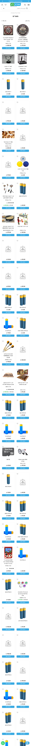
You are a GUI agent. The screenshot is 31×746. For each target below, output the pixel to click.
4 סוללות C (8, 537)
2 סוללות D (8, 330)
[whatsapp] (3, 743)
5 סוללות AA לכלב (22, 620)
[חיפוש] (4, 8)
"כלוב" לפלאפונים (23, 66)
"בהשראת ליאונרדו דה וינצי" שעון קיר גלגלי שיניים (8, 39)
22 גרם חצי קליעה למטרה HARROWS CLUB (8, 355)
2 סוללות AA (23, 307)
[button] (5, 4)
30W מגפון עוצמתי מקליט (22, 460)
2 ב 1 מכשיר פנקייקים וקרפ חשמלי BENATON (8, 227)
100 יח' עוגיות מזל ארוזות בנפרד (8, 142)
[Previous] (28, 1)
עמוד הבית (17, 13)
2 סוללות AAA (8, 307)
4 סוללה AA (8, 486)
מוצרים (12, 13)
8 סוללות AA (8, 725)
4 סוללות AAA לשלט (23, 537)
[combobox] (15, 8)
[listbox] (8, 21)
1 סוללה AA (23, 91)
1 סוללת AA (8, 91)
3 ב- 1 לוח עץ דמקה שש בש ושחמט (23, 383)
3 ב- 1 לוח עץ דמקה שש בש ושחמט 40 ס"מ (8, 383)
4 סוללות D (23, 560)
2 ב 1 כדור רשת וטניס (23, 226)
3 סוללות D (8, 436)
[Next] (2, 1)
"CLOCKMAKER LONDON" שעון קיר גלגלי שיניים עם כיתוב (23, 39)
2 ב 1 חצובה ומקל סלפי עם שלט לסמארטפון (8, 197)
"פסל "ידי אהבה (8, 66)
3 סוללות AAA (8, 413)
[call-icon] (25, 5)
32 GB (8, 459)
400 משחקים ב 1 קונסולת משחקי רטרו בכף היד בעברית (8, 561)
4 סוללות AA (23, 513)
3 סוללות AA (23, 413)
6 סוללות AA (8, 675)
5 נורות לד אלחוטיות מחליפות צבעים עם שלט (23, 593)
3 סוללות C (22, 436)
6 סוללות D (8, 702)
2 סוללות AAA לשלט (23, 330)
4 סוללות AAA (8, 513)
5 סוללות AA (8, 592)
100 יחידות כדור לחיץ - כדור (22, 169)
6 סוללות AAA (22, 702)
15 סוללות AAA (22, 196)
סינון (27, 21)
